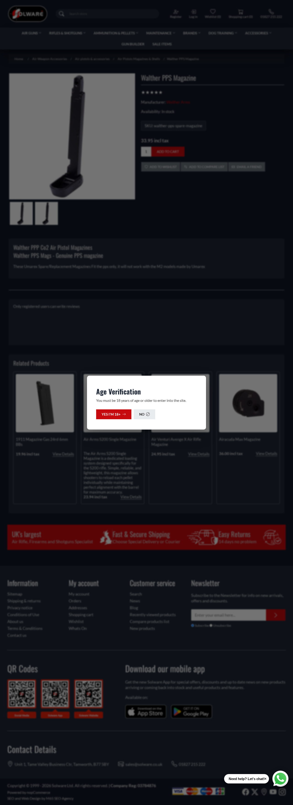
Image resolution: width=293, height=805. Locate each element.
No (141, 414)
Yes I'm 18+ (111, 414)
